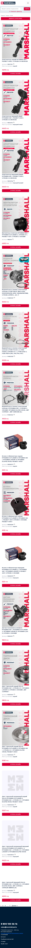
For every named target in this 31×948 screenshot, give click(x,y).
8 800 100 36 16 (9, 941)
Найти (27, 8)
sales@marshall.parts (9, 944)
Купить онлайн (15, 73)
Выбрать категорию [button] (15, 18)
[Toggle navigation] (28, 2)
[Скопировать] (13, 64)
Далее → (15, 930)
